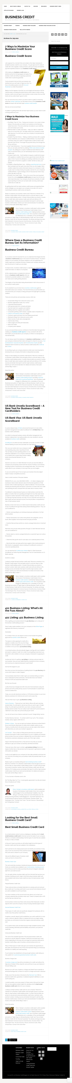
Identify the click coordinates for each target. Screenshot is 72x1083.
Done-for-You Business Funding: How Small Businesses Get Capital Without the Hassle (30, 1056)
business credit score (16, 231)
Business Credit (20, 17)
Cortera (9, 346)
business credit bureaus (31, 103)
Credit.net (41, 344)
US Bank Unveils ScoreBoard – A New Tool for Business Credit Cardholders (24, 408)
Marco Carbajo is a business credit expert (23, 789)
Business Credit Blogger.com (22, 1075)
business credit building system (24, 212)
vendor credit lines (16, 101)
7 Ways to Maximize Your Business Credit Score (20, 47)
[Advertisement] (59, 146)
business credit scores (27, 231)
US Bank (20, 428)
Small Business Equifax (32, 342)
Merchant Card (33, 975)
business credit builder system (23, 1011)
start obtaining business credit (33, 762)
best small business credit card (18, 1031)
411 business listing (15, 809)
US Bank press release (22, 550)
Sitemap (57, 1075)
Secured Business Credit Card (12, 907)
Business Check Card (10, 861)
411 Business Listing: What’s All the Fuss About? (24, 609)
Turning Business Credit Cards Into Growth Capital (30, 1065)
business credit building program (24, 377)
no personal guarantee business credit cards (24, 955)
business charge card (11, 962)
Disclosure (52, 1075)
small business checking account (35, 867)
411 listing (29, 809)
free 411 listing (35, 809)
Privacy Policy (46, 1075)
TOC (41, 1075)
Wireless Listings (9, 723)
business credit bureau (31, 288)
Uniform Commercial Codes (15, 313)
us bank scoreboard (16, 599)
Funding (18, 1059)
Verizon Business (9, 703)
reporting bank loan (36, 164)
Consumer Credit (20, 1056)
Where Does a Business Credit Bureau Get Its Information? (23, 241)
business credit (15, 439)
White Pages (39, 626)
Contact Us (62, 1075)
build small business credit (22, 213)
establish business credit (38, 231)
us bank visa (24, 599)
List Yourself (8, 732)
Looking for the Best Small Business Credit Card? (21, 818)
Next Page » (13, 1039)
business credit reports (19, 332)
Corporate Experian (18, 342)
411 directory (23, 809)
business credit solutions (22, 580)
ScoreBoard (8, 442)
